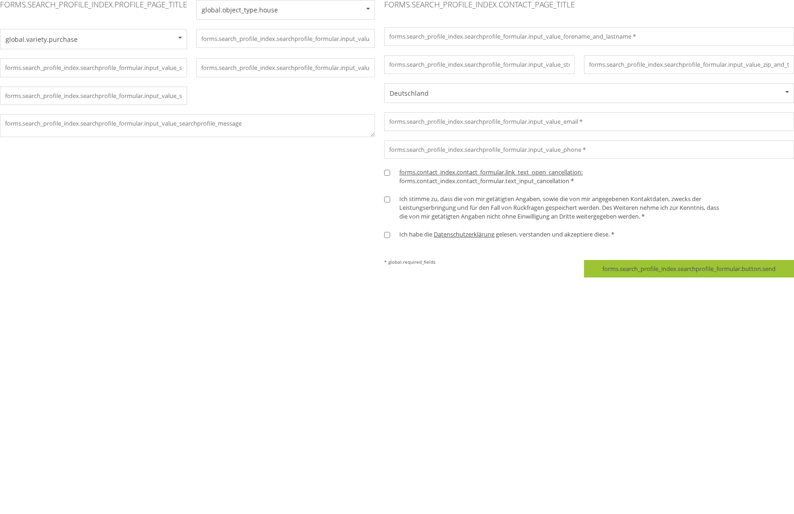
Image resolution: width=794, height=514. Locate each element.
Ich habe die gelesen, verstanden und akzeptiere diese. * (506, 234)
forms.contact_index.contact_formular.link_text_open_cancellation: (491, 172)
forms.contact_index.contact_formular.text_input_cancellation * (491, 176)
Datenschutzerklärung (464, 234)
